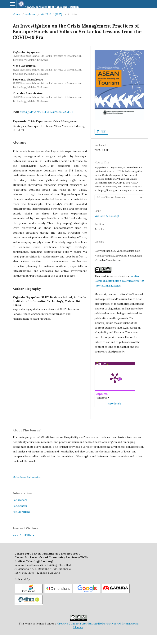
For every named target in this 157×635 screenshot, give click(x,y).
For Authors (20, 506)
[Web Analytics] (39, 535)
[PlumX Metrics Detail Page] (114, 377)
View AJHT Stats (23, 535)
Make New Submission (27, 477)
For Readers (20, 500)
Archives (30, 14)
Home (16, 14)
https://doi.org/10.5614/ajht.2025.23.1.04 (46, 112)
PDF (103, 131)
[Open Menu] (12, 4)
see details (114, 403)
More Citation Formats (111, 197)
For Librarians (21, 511)
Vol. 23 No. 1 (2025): (52, 14)
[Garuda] (115, 592)
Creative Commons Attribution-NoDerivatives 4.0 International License (119, 280)
